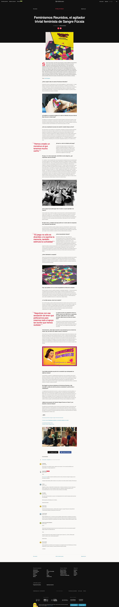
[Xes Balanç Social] (46, 600)
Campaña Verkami (55, 420)
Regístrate (106, 1)
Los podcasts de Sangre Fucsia (47, 422)
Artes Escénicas (36, 571)
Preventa (18, 1)
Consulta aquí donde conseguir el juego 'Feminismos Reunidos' (52, 417)
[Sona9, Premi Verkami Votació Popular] (81, 600)
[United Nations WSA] (54, 600)
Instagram (50, 424)
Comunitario (35, 572)
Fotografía (35, 575)
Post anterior (35, 8)
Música (34, 576)
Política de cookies (50, 605)
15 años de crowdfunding (64, 575)
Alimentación (35, 570)
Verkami (59, 1)
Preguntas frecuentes (37, 584)
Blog (53, 424)
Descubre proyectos (4, 1)
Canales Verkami (63, 572)
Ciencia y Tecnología (50, 571)
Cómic (48, 572)
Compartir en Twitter (53, 452)
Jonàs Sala (44, 471)
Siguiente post (83, 8)
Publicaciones (49, 576)
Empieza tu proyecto (12, 1)
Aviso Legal (80, 590)
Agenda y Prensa (63, 571)
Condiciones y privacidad (73, 590)
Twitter (47, 424)
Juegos (48, 575)
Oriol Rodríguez (47, 78)
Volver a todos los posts (59, 556)
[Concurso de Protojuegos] (65, 600)
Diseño (34, 573)
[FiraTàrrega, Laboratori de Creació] (73, 600)
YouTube (75, 572)
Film (47, 573)
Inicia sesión (101, 1)
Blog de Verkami (63, 570)
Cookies (84, 590)
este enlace (45, 476)
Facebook (43, 424)
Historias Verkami (63, 25)
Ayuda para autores (50, 584)
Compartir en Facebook (66, 452)
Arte (47, 570)
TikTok (75, 575)
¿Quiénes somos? (63, 573)
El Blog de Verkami (59, 8)
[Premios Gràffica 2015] (38, 600)
